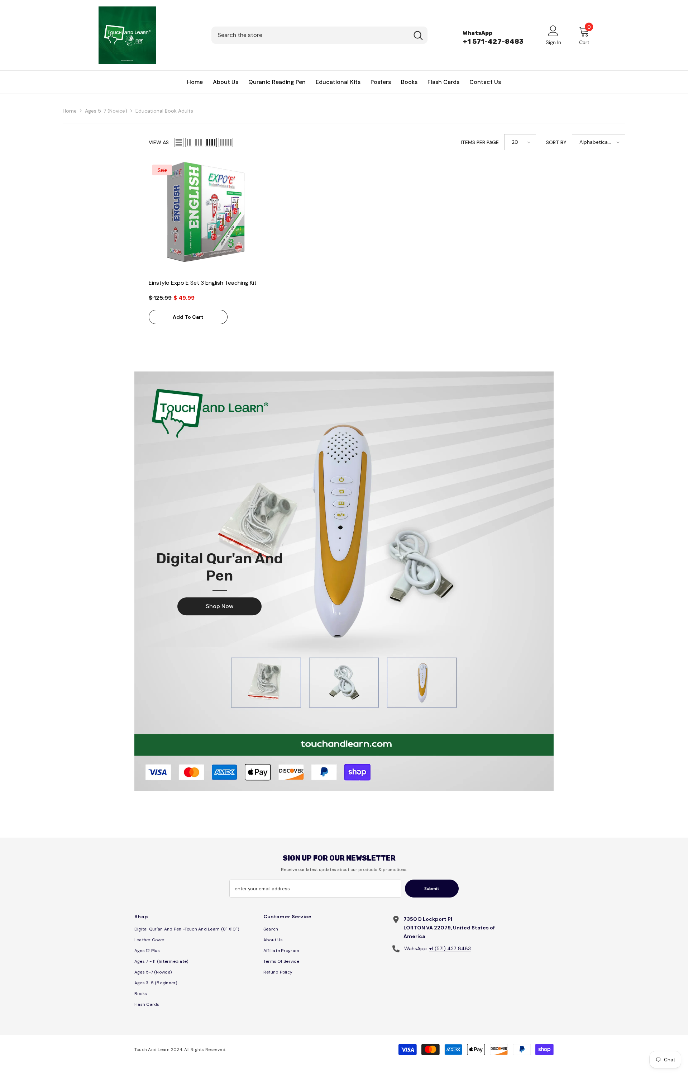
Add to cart (188, 317)
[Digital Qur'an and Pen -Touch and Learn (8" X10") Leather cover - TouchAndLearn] (344, 581)
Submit (431, 888)
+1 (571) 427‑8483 (450, 948)
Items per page (480, 142)
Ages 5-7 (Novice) (106, 111)
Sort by (556, 142)
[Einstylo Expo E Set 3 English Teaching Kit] (206, 218)
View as (159, 142)
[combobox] (310, 35)
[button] (178, 142)
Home (70, 111)
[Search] (319, 35)
